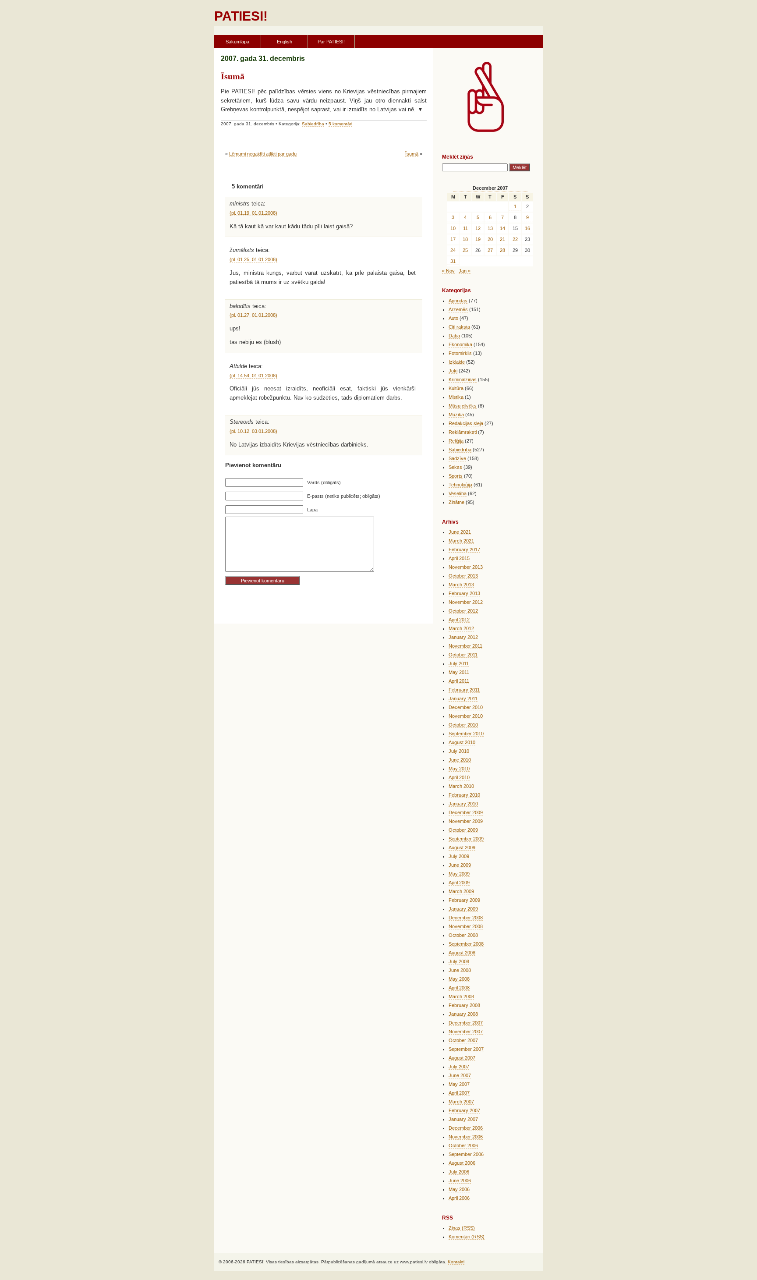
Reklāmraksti (463, 432)
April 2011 (459, 681)
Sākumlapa (237, 41)
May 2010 (459, 768)
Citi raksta (459, 327)
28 (502, 250)
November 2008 (466, 926)
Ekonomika (460, 344)
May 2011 (459, 672)
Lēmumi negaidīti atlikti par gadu (263, 153)
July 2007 (459, 1066)
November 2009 (466, 821)
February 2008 (464, 1005)
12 (478, 228)
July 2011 (459, 663)
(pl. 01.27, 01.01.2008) (253, 315)
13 (490, 228)
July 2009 (459, 856)
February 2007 (464, 1110)
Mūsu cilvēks (463, 405)
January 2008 (463, 1014)
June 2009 (460, 865)
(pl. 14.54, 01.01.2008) (253, 375)
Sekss (455, 467)
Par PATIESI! (331, 41)
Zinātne (456, 502)
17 (453, 239)
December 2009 (466, 812)
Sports (456, 476)
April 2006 (459, 1198)
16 (527, 228)
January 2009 (463, 908)
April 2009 (459, 882)
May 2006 (459, 1189)
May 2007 (459, 1084)
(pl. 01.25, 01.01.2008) (253, 259)
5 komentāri (340, 123)
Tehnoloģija (460, 484)
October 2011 (463, 654)
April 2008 (459, 987)
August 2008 (462, 952)
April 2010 (459, 777)
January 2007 (463, 1119)
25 (465, 250)
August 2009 (462, 847)
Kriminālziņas (463, 379)
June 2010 (460, 759)
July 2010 (459, 751)
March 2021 (461, 540)
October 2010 (463, 724)
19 (478, 239)
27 (490, 250)
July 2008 (459, 961)
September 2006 (466, 1154)
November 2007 (466, 1031)
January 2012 (463, 637)
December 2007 (466, 1022)
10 (453, 228)
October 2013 (463, 575)
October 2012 (463, 610)
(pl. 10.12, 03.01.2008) (253, 431)
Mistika (456, 397)
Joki (453, 370)
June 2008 (460, 970)
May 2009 (459, 873)
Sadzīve (457, 458)
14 (502, 228)
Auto (453, 318)
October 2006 (463, 1145)
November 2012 (466, 602)
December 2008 (466, 917)
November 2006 (466, 1136)
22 (515, 239)
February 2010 (464, 795)
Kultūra (456, 388)
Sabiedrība (313, 123)
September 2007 (466, 1049)
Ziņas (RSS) (462, 1227)
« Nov (448, 270)
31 (453, 261)
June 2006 (460, 1180)
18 (465, 239)
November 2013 (466, 567)
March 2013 (461, 584)
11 (465, 228)
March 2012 (461, 628)
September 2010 (466, 733)
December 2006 (466, 1128)
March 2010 (461, 786)
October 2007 (463, 1040)
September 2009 (466, 838)
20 (490, 239)
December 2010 (466, 707)
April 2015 (459, 558)
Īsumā (232, 76)
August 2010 (462, 742)
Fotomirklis (460, 353)
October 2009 (463, 830)
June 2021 (460, 532)
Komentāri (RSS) (467, 1236)
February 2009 (464, 900)
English (284, 41)
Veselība (458, 493)
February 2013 (464, 593)
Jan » (464, 270)
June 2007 (460, 1075)
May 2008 (459, 979)
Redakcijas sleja (466, 423)
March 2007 (461, 1101)
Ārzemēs (458, 309)
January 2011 (463, 698)
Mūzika (456, 414)
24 (453, 250)
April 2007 (459, 1093)
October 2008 (463, 935)
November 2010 (466, 716)
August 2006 (462, 1163)
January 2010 (463, 803)
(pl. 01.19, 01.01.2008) (253, 213)
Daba (454, 335)
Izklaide (457, 362)
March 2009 (461, 891)
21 (502, 239)
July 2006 (459, 1171)
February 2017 (464, 549)
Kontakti (456, 1261)
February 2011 (464, 689)
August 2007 (462, 1057)
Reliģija (456, 440)
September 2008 (466, 944)
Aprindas (458, 300)
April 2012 (459, 619)
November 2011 (465, 646)
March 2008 (461, 996)
